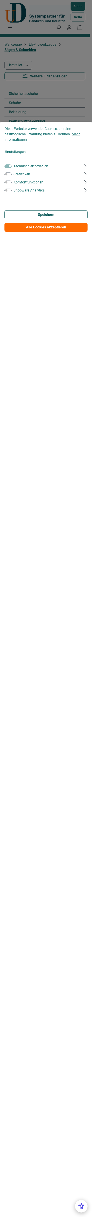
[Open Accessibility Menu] (81, 1206)
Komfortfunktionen (28, 182)
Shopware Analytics (29, 190)
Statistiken (21, 174)
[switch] (8, 174)
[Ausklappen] (85, 165)
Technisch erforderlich (30, 166)
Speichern (46, 215)
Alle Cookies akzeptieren (46, 227)
